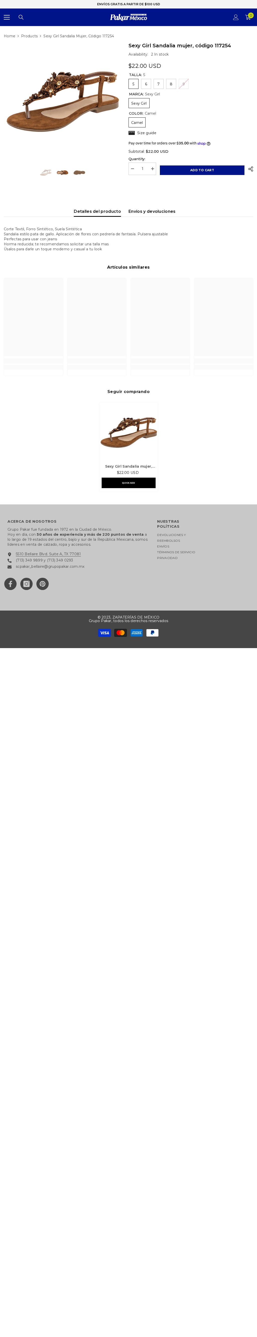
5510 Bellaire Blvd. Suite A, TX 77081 (48, 554)
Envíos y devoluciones (152, 211)
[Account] (236, 17)
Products (29, 36)
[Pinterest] (42, 584)
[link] (33, 360)
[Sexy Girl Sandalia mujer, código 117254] (128, 432)
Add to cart (202, 170)
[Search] (21, 17)
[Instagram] (26, 584)
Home (9, 36)
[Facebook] (10, 584)
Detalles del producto (97, 211)
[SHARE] (248, 169)
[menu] (7, 17)
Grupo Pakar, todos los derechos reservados (128, 621)
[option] (62, 100)
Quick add (128, 483)
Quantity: (137, 159)
